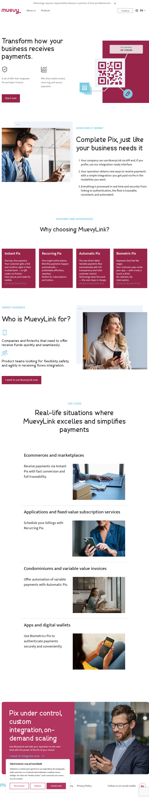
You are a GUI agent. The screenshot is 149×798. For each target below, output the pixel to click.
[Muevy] (11, 10)
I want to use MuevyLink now (21, 380)
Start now (10, 98)
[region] (38, 775)
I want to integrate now (24, 756)
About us (31, 11)
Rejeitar (37, 786)
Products (45, 11)
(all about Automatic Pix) (91, 283)
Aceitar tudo (56, 786)
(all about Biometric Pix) (128, 283)
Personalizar (19, 786)
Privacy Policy (84, 786)
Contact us (125, 10)
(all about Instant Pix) (15, 283)
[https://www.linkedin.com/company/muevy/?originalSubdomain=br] (142, 786)
